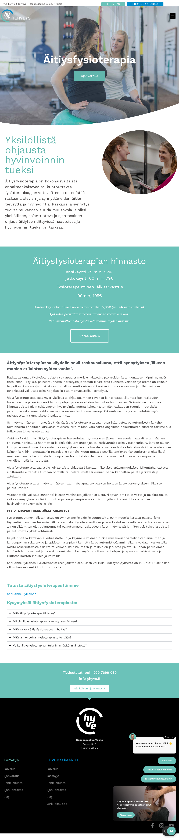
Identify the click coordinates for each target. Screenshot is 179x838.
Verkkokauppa (56, 804)
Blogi (6, 797)
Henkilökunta (13, 783)
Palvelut (9, 769)
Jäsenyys (52, 776)
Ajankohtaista (13, 790)
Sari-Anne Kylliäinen (21, 594)
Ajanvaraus (11, 776)
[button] (173, 16)
